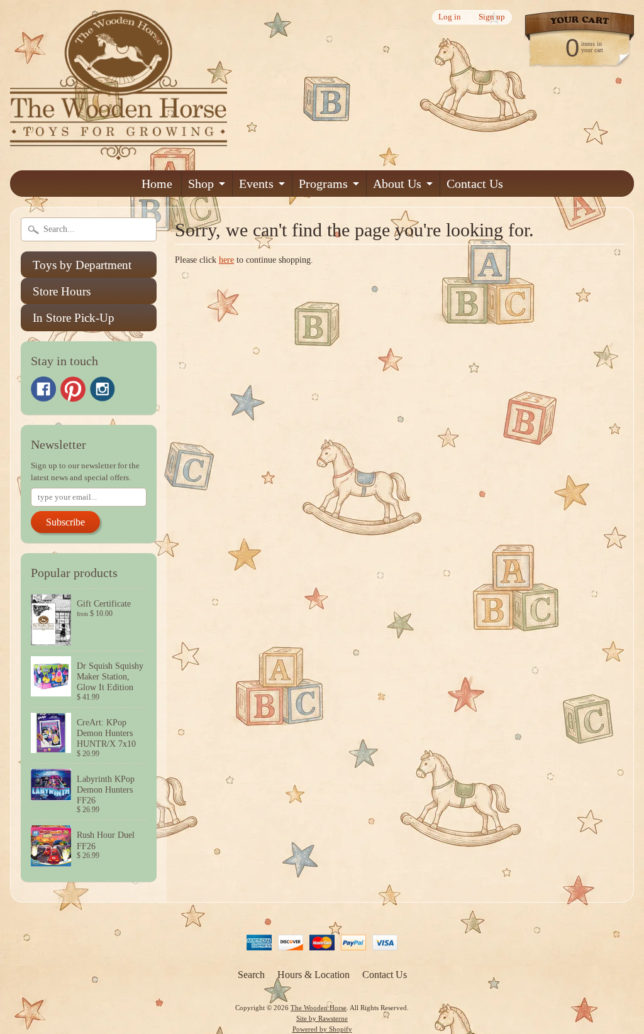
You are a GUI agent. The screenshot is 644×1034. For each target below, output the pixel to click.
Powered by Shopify (322, 1029)
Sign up (492, 17)
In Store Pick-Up (73, 317)
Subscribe (65, 522)
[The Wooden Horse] (118, 152)
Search (251, 974)
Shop (201, 183)
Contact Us (475, 183)
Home (157, 183)
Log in (449, 17)
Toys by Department (82, 265)
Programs (323, 183)
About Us (397, 183)
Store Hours (62, 291)
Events (256, 183)
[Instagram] (102, 389)
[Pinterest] (73, 389)
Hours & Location (313, 974)
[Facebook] (43, 389)
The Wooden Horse (319, 1007)
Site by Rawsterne (322, 1018)
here (226, 260)
